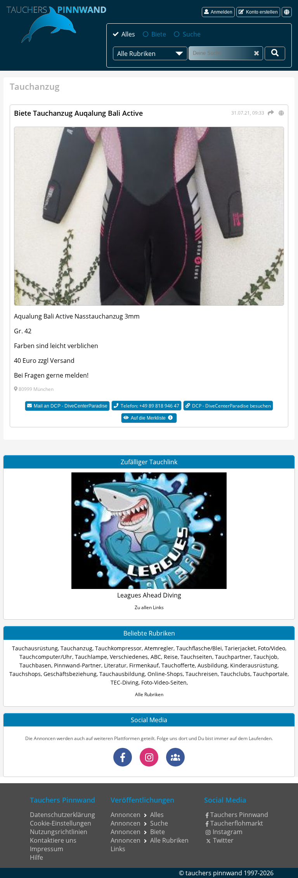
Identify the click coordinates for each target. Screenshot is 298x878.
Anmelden (221, 12)
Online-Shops (165, 674)
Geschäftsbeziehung (70, 674)
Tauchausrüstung (35, 648)
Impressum (46, 849)
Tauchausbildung (122, 674)
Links (118, 849)
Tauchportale (270, 674)
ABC (156, 656)
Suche (191, 34)
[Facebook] (122, 757)
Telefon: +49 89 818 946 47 (150, 405)
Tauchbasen (35, 665)
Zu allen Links (149, 607)
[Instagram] (149, 757)
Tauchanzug (76, 648)
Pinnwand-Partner (77, 665)
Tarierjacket (240, 648)
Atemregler (158, 648)
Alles (128, 34)
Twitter (223, 840)
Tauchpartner (233, 656)
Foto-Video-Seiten (164, 682)
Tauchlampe (91, 656)
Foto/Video (271, 648)
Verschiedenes (129, 656)
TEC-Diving (125, 682)
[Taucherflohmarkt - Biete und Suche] (175, 757)
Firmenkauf (144, 665)
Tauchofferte (178, 665)
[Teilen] (269, 113)
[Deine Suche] (275, 53)
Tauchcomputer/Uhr (45, 656)
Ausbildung (212, 665)
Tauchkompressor (118, 648)
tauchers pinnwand (213, 873)
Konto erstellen (262, 12)
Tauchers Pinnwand (239, 814)
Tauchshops (25, 674)
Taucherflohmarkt (236, 823)
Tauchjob (265, 656)
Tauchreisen (201, 674)
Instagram (228, 831)
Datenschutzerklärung (62, 814)
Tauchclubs (235, 674)
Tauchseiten (196, 656)
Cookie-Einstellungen (60, 823)
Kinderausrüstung (253, 665)
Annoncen (125, 814)
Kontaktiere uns (53, 840)
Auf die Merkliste (154, 419)
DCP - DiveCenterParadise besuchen (231, 405)
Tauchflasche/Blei (199, 648)
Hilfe (36, 857)
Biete (158, 34)
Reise (171, 656)
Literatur (115, 665)
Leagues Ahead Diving (149, 595)
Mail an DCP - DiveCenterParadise (70, 406)
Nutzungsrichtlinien (58, 831)
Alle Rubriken (149, 694)
